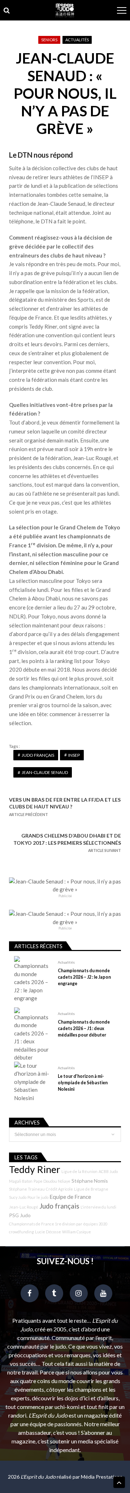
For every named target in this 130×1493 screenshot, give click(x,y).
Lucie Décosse (48, 1231)
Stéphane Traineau (27, 1189)
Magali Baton (20, 1181)
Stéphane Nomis (90, 1181)
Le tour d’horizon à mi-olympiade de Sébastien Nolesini (83, 1083)
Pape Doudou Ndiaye (52, 1181)
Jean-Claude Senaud (45, 772)
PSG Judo (20, 1215)
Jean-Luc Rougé (23, 1207)
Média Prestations (101, 1477)
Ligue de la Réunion (79, 1171)
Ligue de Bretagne (91, 1189)
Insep (74, 755)
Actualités (77, 39)
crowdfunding (21, 1231)
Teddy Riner (34, 1169)
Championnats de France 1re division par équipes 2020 (58, 1223)
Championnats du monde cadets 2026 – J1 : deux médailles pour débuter (84, 1028)
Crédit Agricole (59, 1189)
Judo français (38, 755)
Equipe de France (70, 1196)
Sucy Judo (17, 1197)
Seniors (49, 39)
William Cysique (76, 1231)
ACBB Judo (108, 1171)
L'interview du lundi (98, 1207)
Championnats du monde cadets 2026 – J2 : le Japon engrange (84, 977)
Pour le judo (37, 1197)
